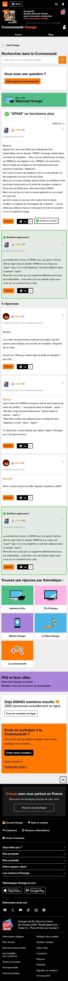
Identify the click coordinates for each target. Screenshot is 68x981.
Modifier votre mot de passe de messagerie (25, 685)
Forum (18, 34)
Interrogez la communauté (22, 81)
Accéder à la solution (48, 221)
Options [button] (57, 123)
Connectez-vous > (15, 766)
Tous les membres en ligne (21, 713)
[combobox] (30, 60)
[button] (63, 129)
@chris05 (7, 478)
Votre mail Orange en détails (17, 681)
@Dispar (7, 399)
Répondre (8, 221)
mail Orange (13, 45)
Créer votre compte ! (19, 752)
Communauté (19, 27)
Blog (51, 34)
